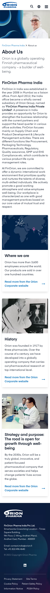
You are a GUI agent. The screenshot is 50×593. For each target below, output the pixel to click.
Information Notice (13, 588)
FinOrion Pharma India (13, 45)
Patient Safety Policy (32, 583)
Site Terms (31, 578)
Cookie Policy (11, 583)
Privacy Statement (13, 578)
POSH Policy (33, 588)
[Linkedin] (25, 565)
